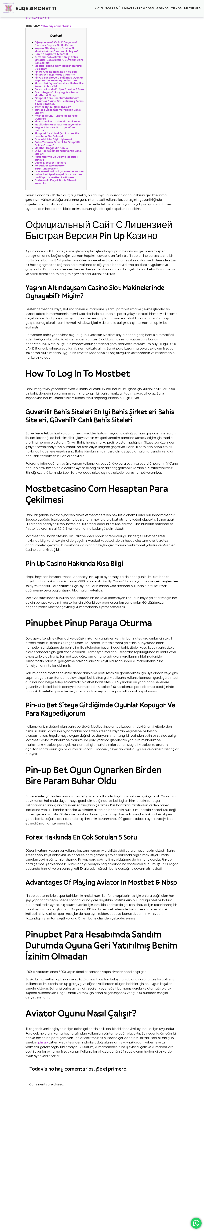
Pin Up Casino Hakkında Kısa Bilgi (56, 72)
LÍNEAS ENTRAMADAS (138, 8)
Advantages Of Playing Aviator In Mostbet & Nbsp (56, 93)
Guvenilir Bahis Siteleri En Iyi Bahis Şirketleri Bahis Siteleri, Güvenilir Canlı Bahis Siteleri (59, 60)
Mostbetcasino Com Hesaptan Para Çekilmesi (58, 67)
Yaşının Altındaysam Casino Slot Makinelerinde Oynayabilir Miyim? (56, 49)
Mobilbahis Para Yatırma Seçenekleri (58, 124)
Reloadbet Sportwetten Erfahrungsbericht (50, 167)
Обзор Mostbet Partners (50, 163)
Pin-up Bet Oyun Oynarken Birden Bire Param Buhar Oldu (59, 85)
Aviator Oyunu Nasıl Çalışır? (53, 107)
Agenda (162, 8)
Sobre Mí (112, 8)
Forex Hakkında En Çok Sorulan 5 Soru (59, 89)
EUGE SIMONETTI (35, 8)
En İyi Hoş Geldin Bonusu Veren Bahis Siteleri (58, 152)
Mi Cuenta (192, 8)
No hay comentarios (57, 26)
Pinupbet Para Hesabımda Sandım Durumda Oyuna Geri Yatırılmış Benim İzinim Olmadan (59, 101)
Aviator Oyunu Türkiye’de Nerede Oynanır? (56, 117)
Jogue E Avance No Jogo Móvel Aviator (55, 129)
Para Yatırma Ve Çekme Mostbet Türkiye (56, 158)
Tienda (176, 8)
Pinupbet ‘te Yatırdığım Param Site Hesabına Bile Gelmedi (57, 135)
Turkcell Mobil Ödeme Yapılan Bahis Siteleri (58, 111)
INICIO (98, 8)
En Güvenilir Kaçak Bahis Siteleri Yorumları (55, 181)
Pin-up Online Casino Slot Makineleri (58, 121)
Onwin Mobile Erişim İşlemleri (53, 139)
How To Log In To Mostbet (51, 54)
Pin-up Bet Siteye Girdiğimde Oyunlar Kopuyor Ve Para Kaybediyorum (59, 79)
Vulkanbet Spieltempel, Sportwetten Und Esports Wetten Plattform (58, 176)
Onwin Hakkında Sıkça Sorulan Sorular (59, 171)
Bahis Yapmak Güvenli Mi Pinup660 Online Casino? (57, 143)
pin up (43, 1042)
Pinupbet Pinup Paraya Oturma (55, 74)
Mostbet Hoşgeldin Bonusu (52, 148)
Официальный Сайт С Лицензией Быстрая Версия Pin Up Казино (56, 44)
